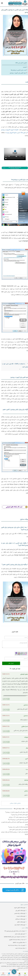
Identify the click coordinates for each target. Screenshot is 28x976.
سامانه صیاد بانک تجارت (20, 948)
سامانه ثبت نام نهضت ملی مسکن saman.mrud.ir (14, 937)
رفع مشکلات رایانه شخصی (19, 913)
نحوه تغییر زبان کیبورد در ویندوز (18, 73)
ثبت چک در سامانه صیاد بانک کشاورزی (17, 939)
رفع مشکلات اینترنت (21, 916)
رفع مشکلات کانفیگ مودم (20, 925)
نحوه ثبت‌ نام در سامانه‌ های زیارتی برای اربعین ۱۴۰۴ (14, 931)
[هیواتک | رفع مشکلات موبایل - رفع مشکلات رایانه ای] (14, 890)
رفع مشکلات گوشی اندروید (19, 908)
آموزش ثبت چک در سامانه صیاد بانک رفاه (16, 945)
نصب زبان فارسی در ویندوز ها (18, 70)
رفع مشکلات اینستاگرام (20, 919)
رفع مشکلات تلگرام (21, 922)
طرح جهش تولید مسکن (20, 934)
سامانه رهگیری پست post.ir (19, 942)
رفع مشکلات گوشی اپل (20, 910)
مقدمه (24, 67)
